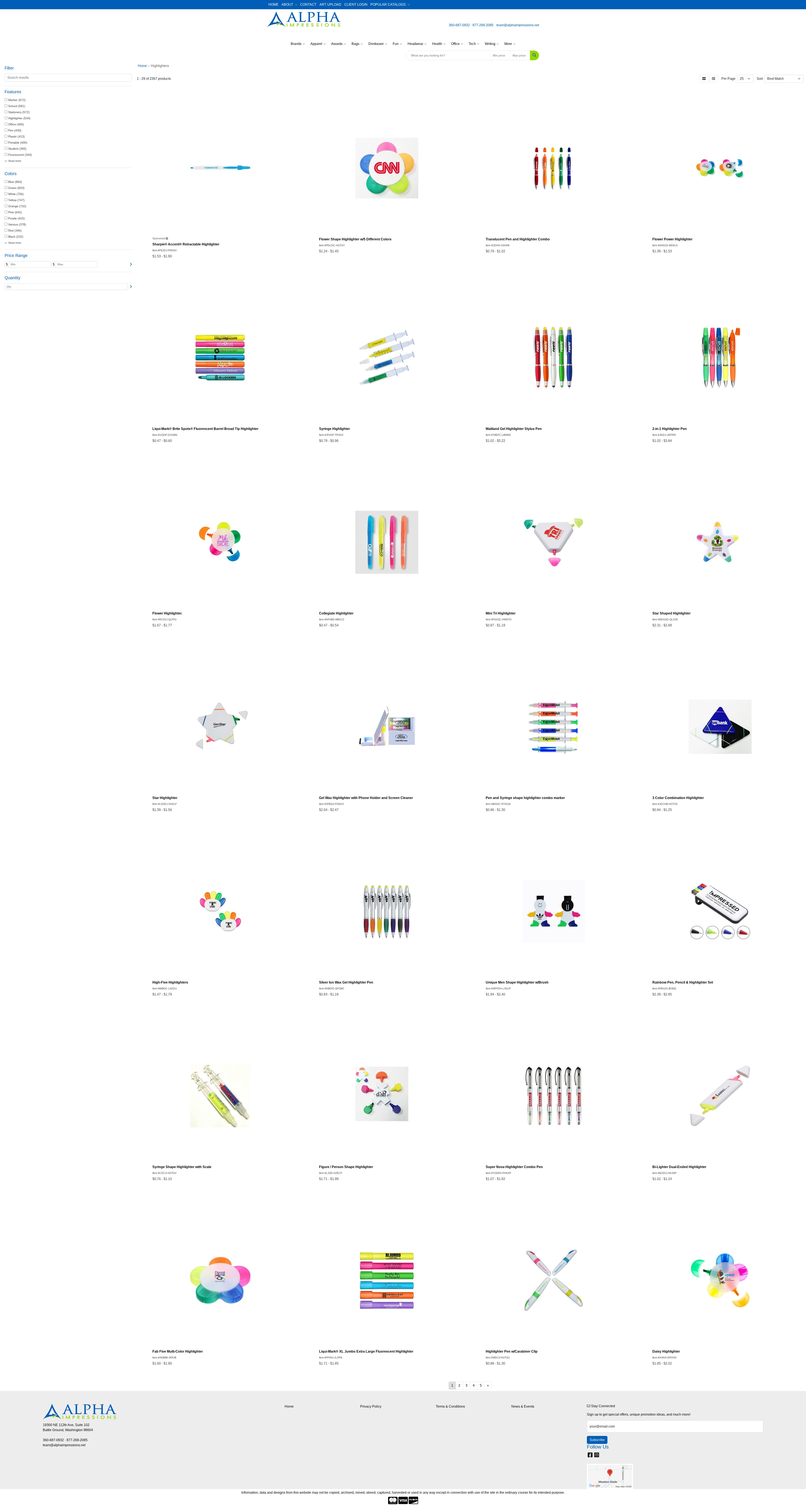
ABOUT (287, 4)
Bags (355, 44)
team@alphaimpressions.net (517, 25)
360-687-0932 (459, 25)
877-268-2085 (482, 25)
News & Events (522, 1406)
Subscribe (597, 1440)
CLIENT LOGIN (356, 4)
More (508, 44)
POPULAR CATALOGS (388, 4)
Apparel (316, 44)
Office (455, 44)
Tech (472, 44)
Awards (337, 44)
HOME (273, 4)
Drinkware (376, 44)
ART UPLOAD (330, 4)
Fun (396, 44)
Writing (490, 44)
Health (437, 44)
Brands (296, 44)
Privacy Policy (370, 1406)
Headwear (415, 44)
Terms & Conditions (450, 1406)
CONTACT (308, 4)
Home (289, 1406)
